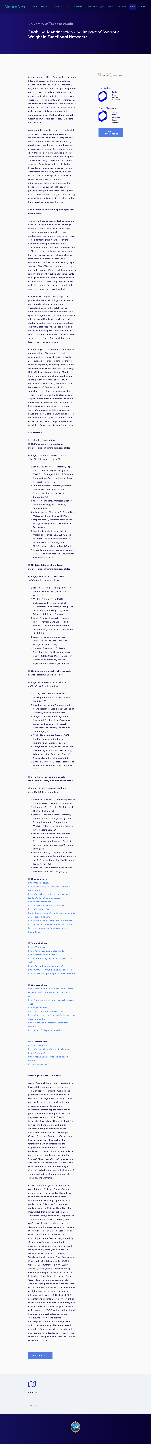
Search (142, 7)
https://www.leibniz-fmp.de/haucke (46, 905)
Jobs (102, 7)
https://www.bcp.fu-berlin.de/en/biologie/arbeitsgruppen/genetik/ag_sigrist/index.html (51, 913)
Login (132, 7)
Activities (92, 7)
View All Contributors (110, 132)
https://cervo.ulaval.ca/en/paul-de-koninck (50, 920)
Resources (57, 7)
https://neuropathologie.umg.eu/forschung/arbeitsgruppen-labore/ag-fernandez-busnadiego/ (51, 928)
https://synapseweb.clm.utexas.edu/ (46, 950)
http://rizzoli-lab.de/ (38, 882)
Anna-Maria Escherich (116, 115)
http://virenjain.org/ (38, 1064)
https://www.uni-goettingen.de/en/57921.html (51, 973)
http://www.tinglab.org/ (40, 901)
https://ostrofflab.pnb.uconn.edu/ (45, 1030)
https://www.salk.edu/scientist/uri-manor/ (49, 1049)
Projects (45, 7)
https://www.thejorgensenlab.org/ (45, 965)
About (34, 7)
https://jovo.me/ (36, 1052)
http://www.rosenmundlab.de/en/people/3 (50, 969)
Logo (110, 7)
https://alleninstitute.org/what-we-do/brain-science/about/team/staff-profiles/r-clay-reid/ (51, 992)
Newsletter (79, 7)
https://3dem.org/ (37, 947)
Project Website (40, 1355)
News (68, 7)
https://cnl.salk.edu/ (38, 1045)
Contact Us (121, 7)
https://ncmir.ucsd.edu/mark (42, 954)
